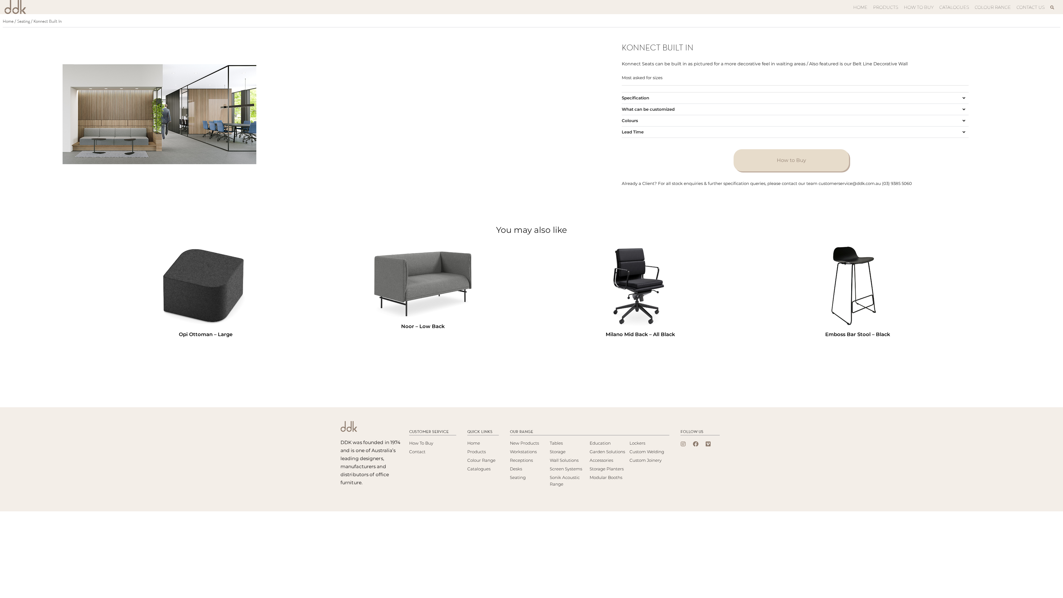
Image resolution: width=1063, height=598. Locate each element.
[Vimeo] (708, 444)
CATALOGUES (954, 7)
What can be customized (648, 109)
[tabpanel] (231, 115)
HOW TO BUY (919, 7)
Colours (630, 120)
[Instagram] (683, 444)
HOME (860, 7)
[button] (795, 98)
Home (8, 22)
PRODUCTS (885, 7)
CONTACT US (1030, 7)
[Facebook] (695, 444)
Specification (635, 97)
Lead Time (633, 132)
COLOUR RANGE (993, 7)
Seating (23, 22)
